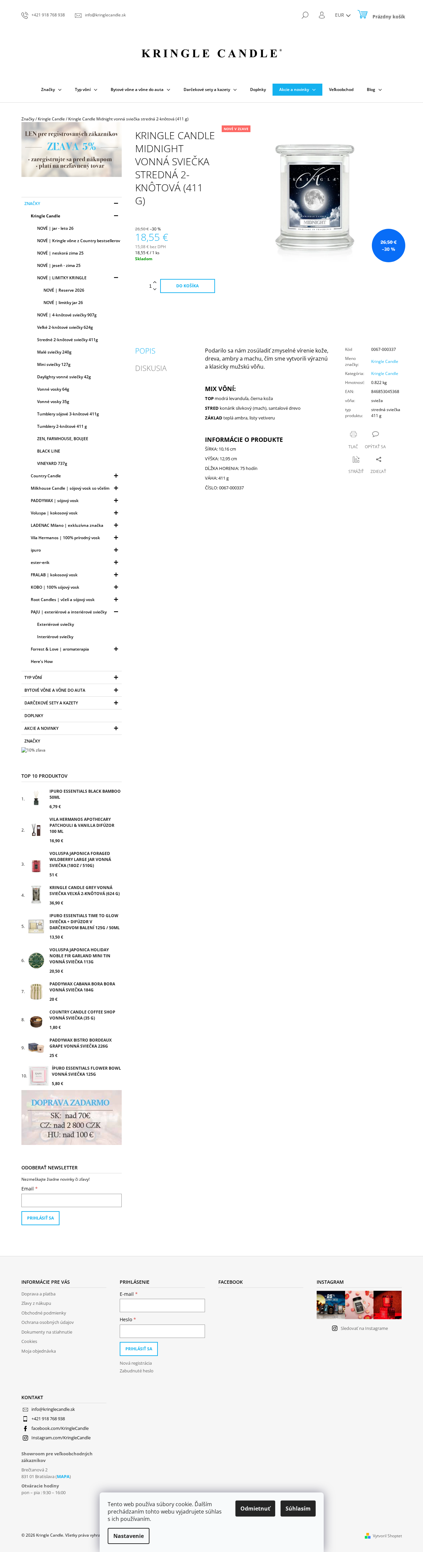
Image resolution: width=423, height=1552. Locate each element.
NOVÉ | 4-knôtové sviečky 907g (67, 315)
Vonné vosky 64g (53, 389)
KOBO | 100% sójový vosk (55, 587)
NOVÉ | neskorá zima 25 (60, 253)
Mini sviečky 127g (54, 364)
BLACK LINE (48, 451)
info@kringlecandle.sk (53, 1409)
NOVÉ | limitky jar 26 (63, 302)
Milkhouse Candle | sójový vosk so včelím (70, 488)
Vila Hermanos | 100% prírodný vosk (65, 538)
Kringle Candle (45, 216)
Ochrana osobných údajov (47, 1322)
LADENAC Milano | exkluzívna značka (67, 525)
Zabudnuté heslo (136, 1371)
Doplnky (33, 715)
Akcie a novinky (41, 728)
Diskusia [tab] (151, 368)
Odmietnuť (255, 1508)
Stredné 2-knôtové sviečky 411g (67, 340)
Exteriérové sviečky (55, 624)
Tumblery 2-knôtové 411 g (62, 426)
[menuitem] (51, 90)
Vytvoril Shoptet (387, 1536)
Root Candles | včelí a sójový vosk (63, 599)
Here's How (42, 661)
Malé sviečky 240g (54, 352)
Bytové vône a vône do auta (54, 690)
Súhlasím (298, 1508)
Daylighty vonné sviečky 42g (64, 377)
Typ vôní (33, 677)
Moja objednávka (38, 1351)
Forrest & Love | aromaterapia (60, 649)
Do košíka (187, 286)
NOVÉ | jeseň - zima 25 (59, 265)
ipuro (36, 550)
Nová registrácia (136, 1363)
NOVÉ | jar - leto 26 (55, 228)
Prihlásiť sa (40, 1218)
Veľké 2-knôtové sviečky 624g (65, 327)
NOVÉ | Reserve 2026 (63, 290)
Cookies (29, 1341)
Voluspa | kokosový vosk (54, 513)
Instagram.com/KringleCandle (61, 1438)
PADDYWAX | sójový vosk (55, 500)
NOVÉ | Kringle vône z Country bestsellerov (78, 241)
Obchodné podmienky (43, 1313)
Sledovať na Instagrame (364, 1328)
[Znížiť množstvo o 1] (154, 289)
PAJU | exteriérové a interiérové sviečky (69, 612)
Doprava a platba (38, 1294)
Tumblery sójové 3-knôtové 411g (68, 414)
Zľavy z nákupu (36, 1303)
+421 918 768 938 (48, 1419)
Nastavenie (128, 1536)
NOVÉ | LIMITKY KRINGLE (62, 278)
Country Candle (46, 476)
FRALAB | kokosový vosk (54, 575)
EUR (340, 15)
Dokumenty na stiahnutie (46, 1332)
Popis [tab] (145, 351)
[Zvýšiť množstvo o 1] (154, 282)
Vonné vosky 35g (53, 401)
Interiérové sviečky (55, 637)
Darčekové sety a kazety (51, 703)
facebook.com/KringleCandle (60, 1428)
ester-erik (40, 562)
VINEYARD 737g (52, 463)
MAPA (63, 1476)
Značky (32, 203)
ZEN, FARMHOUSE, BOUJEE (62, 439)
